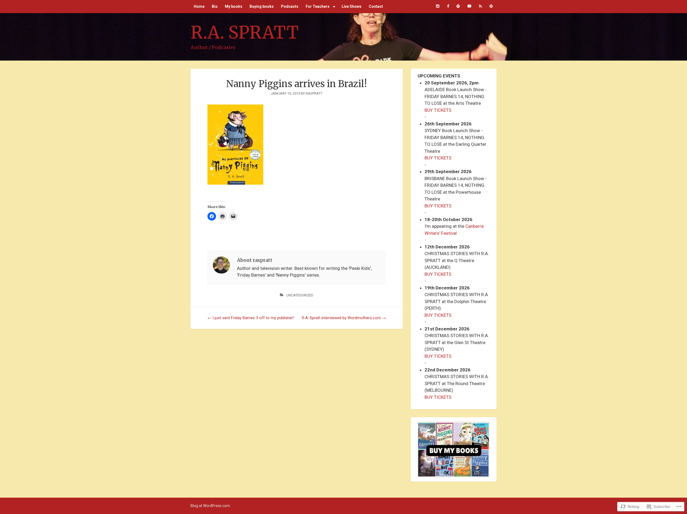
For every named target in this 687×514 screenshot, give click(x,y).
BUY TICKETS (438, 110)
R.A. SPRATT (245, 32)
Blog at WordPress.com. (211, 506)
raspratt (314, 93)
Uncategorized (299, 295)
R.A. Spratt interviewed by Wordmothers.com (344, 317)
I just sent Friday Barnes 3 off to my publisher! (250, 317)
